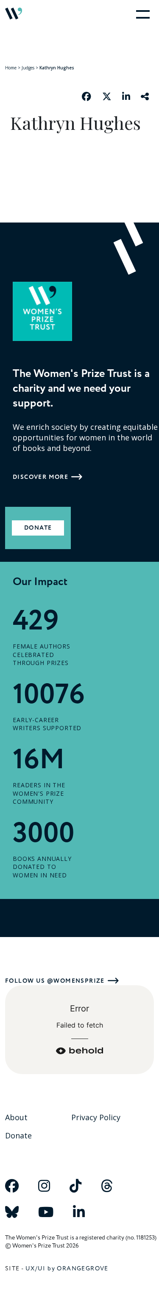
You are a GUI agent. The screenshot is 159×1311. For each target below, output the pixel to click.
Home (11, 68)
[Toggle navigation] (141, 13)
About (16, 1117)
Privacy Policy (95, 1117)
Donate (38, 528)
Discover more (40, 477)
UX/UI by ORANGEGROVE (67, 1268)
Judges (28, 68)
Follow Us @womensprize (55, 981)
